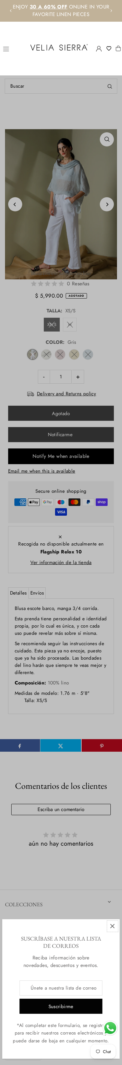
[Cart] (118, 48)
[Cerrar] (112, 926)
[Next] (111, 11)
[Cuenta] (99, 49)
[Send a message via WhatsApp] (110, 1028)
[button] (110, 48)
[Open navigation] (13, 48)
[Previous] (11, 11)
